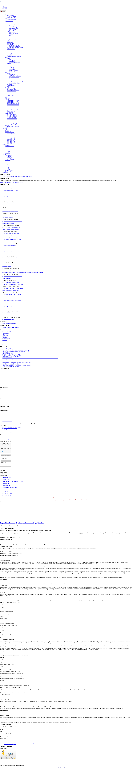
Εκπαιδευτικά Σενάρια (8, 155)
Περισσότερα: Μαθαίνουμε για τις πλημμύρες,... (10, 190)
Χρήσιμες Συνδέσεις (5, 339)
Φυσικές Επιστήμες (8, 23)
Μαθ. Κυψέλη (4, 128)
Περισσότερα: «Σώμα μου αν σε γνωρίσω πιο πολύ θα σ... (12, 239)
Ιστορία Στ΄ (8, 73)
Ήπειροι (10, 59)
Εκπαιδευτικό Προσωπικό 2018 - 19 (13, 100)
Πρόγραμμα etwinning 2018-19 (7, 432)
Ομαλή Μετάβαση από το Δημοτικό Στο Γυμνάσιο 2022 (11, 361)
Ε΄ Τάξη (8, 168)
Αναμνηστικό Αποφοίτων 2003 (12, 116)
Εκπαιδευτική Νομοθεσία (6, 331)
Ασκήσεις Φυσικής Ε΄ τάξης (13, 28)
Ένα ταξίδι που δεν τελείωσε (11, 19)
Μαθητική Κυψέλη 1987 (11, 133)
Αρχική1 (6, 20)
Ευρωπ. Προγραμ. (5, 13)
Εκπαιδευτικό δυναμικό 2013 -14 (12, 109)
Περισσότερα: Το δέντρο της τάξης (8, 319)
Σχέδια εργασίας (7, 153)
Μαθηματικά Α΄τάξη (10, 41)
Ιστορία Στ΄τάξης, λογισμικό (13, 75)
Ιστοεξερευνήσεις (7, 160)
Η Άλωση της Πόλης (10, 159)
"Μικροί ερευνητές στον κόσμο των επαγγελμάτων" (11, 356)
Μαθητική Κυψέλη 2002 (11, 140)
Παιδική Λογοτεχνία (5, 342)
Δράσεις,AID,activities (10, 15)
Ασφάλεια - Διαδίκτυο (6, 338)
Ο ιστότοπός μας (5, 336)
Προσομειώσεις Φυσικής (11, 24)
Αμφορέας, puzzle (5, 429)
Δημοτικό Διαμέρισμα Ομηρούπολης (13, 126)
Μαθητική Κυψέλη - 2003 (11, 141)
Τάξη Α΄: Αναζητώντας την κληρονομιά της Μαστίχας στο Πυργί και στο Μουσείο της (16, 365)
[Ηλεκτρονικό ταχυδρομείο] (43, 525)
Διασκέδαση (9, 163)
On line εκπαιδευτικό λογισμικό (10, 161)
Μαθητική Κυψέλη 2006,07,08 (12, 135)
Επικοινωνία (4, 340)
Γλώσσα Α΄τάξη (9, 52)
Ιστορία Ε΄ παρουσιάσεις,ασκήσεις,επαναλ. (16, 81)
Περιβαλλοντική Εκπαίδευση (9, 146)
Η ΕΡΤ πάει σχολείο (8, 171)
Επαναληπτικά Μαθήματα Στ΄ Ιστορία (15, 76)
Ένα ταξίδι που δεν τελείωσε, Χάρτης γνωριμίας (10, 431)
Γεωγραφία (6, 57)
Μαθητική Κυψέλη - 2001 (11, 139)
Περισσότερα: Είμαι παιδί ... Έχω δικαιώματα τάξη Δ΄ (11, 282)
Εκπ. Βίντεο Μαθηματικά (11, 49)
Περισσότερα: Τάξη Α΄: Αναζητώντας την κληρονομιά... (11, 312)
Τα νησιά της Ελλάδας (12, 67)
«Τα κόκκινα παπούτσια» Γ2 (5, 241)
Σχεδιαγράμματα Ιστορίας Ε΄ (13, 82)
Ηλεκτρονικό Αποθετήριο (9, 94)
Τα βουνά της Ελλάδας (12, 68)
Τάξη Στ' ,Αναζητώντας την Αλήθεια (13, 90)
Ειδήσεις (6, 129)
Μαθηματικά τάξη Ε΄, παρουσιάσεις (15, 45)
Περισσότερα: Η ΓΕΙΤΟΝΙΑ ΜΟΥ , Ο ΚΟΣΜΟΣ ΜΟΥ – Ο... (12, 288)
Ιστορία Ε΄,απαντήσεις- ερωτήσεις (14, 83)
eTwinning (6, 18)
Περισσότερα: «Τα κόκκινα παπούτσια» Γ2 (9, 245)
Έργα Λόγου (7, 130)
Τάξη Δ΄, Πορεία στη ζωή (11, 88)
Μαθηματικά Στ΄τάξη (10, 43)
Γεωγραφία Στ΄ (9, 58)
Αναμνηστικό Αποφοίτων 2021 (12, 122)
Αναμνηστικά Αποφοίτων (9, 113)
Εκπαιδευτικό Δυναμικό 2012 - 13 (12, 108)
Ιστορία (6, 72)
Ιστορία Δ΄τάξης (9, 84)
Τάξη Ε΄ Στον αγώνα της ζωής (11, 89)
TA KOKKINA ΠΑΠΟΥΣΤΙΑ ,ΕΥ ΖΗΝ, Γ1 (7, 217)
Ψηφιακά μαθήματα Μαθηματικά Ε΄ (15, 46)
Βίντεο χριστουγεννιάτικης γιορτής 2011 (9, 487)
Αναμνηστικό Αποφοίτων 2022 (12, 114)
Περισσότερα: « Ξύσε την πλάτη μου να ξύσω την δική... (11, 227)
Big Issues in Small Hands (9, 21)
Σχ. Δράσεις (4, 144)
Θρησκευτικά (7, 87)
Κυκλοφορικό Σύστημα (13, 38)
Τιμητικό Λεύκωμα (8, 98)
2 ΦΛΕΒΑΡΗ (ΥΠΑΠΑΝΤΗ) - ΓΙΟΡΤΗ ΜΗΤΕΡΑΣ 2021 (12, 481)
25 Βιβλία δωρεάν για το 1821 (14, 77)
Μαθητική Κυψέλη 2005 (11, 143)
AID (5, 14)
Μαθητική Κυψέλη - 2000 (11, 138)
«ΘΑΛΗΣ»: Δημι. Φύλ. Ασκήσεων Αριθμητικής (15, 47)
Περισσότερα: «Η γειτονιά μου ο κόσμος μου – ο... (10, 233)
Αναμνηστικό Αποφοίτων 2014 (12, 117)
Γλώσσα (6, 51)
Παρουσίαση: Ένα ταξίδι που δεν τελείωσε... (9, 428)
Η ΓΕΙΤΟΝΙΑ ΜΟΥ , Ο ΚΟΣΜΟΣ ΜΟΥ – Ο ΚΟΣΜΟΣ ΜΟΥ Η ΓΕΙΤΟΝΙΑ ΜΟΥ (12, 284)
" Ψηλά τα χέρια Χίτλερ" (6, 477)
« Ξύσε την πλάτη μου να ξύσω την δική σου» (8, 223)
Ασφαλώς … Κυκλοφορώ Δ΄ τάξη (6, 266)
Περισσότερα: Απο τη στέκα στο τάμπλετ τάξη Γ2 (10, 263)
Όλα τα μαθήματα (12, 74)
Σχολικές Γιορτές (7, 145)
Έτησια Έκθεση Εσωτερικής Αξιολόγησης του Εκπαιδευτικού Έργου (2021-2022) (16, 176)
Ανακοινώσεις (4, 334)
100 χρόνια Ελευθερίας (6, 479)
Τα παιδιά (6, 110)
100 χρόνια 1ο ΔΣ (7, 93)
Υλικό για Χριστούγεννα (9, 170)
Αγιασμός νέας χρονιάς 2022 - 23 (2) (8, 348)
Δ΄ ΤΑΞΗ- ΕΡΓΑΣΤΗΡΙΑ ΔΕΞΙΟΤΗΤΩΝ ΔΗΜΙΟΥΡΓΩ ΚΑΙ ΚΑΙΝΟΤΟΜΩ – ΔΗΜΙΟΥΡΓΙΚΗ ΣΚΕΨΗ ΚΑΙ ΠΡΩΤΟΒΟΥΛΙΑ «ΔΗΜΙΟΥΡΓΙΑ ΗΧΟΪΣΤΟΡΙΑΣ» (22, 272)
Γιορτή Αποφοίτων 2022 (6, 352)
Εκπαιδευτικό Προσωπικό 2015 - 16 (13, 103)
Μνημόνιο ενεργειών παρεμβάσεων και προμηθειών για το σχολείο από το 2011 (15, 350)
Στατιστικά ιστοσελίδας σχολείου (8, 349)
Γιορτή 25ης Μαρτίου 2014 (7, 493)
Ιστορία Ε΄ (8, 80)
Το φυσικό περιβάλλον (12, 61)
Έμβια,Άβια (11, 34)
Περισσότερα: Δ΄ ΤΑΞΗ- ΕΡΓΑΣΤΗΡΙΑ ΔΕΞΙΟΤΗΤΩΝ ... (12, 276)
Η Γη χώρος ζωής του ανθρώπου (14, 62)
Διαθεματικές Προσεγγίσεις (9, 151)
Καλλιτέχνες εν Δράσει (8, 131)
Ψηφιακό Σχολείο (5, 335)
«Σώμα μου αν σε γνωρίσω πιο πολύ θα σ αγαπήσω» (8, 235)
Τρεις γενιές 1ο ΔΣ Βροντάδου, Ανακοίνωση (8, 439)
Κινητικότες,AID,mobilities (11, 16)
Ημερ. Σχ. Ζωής (5, 172)
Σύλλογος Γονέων (5, 337)
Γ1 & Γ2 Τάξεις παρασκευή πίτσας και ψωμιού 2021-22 (11, 366)
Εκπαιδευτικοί (7, 99)
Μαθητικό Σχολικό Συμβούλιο (10, 95)
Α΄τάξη (8, 164)
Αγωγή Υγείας (7, 147)
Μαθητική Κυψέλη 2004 (11, 142)
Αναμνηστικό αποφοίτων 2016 (12, 119)
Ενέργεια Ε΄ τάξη (11, 26)
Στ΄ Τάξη (8, 169)
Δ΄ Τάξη (8, 167)
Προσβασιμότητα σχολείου (9, 96)
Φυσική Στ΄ (8, 31)
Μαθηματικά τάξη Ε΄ (10, 44)
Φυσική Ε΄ (8, 25)
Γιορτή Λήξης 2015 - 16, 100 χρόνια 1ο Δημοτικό (10, 495)
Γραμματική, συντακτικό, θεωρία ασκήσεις (14, 56)
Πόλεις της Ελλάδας (12, 71)
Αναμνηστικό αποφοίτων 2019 (12, 121)
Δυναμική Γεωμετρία (10, 48)
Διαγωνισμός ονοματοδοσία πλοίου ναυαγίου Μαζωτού (11, 427)
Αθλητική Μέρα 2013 (6, 485)
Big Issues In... (4, 332)
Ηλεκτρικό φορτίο (12, 30)
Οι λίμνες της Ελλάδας (12, 69)
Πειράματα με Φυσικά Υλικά (11, 40)
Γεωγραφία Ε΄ (9, 63)
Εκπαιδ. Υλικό (4, 154)
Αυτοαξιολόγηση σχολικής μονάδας (10, 744)
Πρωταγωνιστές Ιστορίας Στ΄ (13, 79)
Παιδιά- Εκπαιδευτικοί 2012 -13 (12, 112)
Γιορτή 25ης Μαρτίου (6, 491)
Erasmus (8, 150)
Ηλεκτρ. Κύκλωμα (10, 158)
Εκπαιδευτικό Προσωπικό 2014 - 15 (13, 104)
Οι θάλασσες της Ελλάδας (13, 66)
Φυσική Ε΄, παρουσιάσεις (13, 29)
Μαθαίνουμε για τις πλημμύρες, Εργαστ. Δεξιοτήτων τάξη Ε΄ (9, 186)
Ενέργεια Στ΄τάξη (11, 32)
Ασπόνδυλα (9, 156)
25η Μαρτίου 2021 (5, 483)
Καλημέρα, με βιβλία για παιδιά (6, 412)
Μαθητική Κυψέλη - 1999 (11, 137)
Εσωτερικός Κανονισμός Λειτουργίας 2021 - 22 (10, 327)
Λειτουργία (6, 127)
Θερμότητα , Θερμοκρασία (13, 33)
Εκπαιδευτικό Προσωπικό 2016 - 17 (13, 102)
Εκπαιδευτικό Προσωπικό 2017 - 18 (13, 101)
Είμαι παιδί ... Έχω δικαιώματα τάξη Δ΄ (7, 278)
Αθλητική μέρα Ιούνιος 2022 (7, 357)
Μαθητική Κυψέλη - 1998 (11, 136)
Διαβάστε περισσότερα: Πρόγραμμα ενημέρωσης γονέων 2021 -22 (11, 182)
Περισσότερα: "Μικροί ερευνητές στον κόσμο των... (11, 196)
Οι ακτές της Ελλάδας (12, 65)
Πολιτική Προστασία (5, 344)
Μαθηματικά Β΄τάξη (10, 42)
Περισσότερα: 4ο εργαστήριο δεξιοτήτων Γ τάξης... (10, 208)
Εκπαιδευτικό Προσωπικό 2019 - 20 (13, 105)
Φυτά (9, 35)
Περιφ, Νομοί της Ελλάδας (13, 70)
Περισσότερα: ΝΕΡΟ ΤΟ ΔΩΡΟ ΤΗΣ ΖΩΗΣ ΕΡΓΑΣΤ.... (12, 294)
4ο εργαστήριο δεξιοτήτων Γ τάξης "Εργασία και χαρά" (11, 354)
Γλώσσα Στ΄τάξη (9, 54)
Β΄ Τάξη (8, 165)
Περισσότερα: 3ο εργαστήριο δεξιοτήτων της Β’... (10, 202)
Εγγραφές (4, 343)
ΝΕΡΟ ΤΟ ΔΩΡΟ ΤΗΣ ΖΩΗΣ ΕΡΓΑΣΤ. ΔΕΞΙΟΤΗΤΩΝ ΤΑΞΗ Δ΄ (10, 290)
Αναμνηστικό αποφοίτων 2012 (12, 123)
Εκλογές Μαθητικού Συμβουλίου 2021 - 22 (9, 323)
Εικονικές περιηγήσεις (10, 86)
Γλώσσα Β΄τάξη (9, 53)
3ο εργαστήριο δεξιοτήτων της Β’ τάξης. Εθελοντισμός (11, 355)
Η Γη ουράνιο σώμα (12, 60)
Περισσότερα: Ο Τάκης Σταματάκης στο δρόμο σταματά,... (12, 300)
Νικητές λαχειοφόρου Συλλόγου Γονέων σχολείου (10, 363)
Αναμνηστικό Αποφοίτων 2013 (12, 124)
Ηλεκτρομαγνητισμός (12, 39)
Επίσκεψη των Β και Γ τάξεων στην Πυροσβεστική (10, 364)
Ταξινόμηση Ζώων (10, 157)
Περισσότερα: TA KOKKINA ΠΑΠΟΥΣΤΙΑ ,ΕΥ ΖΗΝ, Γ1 (12, 221)
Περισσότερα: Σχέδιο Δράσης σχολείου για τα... (10, 306)
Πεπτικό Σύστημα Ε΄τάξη (13, 27)
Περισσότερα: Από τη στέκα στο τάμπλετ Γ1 (9, 257)
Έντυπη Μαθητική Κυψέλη (9, 132)
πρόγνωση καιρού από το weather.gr (9, 763)
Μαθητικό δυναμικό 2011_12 (11, 111)
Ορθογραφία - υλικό (10, 55)
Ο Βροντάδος (7, 125)
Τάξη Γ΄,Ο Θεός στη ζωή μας (11, 91)
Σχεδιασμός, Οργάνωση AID (11, 17)
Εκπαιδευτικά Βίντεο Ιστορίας (12, 85)
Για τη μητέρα (5, 489)
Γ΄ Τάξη (8, 166)
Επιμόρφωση (7, 152)
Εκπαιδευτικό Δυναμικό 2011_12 (12, 107)
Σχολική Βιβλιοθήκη (5, 333)
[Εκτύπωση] (35, 525)
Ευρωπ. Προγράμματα (8, 149)
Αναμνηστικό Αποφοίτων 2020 (12, 115)
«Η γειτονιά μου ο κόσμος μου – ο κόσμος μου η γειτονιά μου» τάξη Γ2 (11, 229)
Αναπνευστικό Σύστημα (13, 37)
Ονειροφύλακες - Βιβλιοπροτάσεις (7, 421)
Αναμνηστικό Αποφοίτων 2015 (12, 118)
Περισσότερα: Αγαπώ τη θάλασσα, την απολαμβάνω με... (12, 251)
